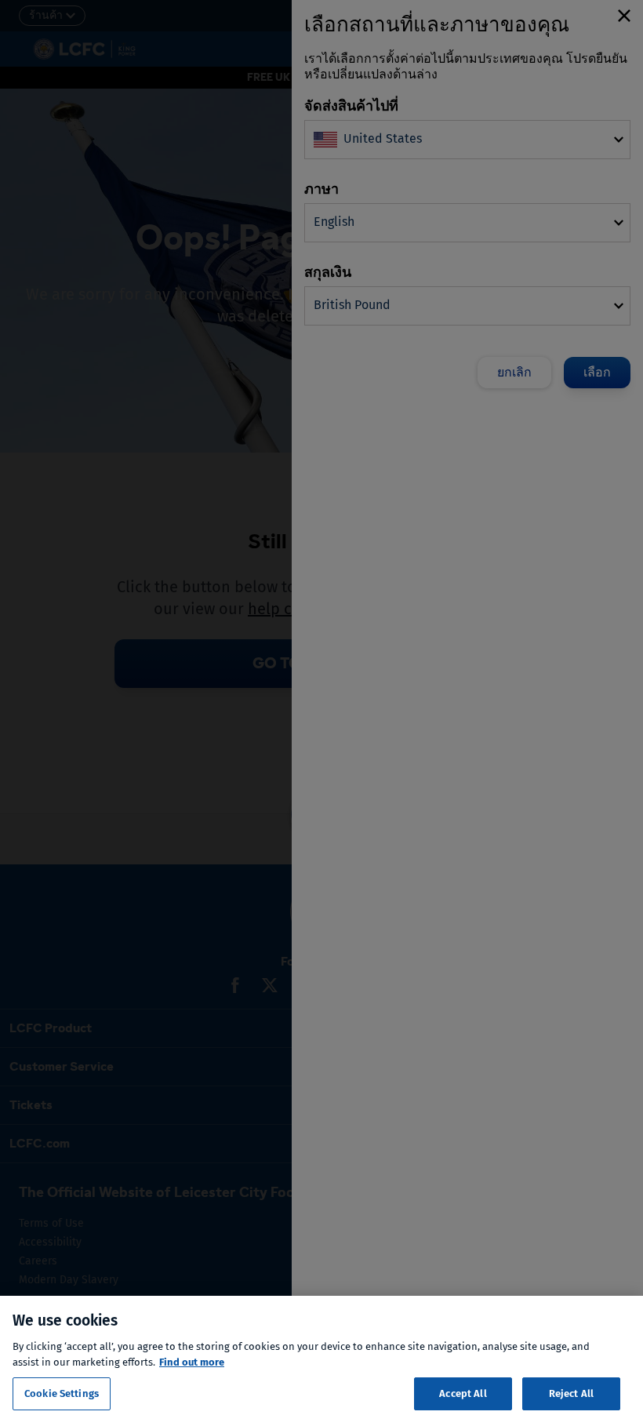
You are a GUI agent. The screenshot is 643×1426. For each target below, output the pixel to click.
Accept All (462, 1393)
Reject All (571, 1393)
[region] (321, 1361)
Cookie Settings (61, 1393)
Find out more (191, 1362)
